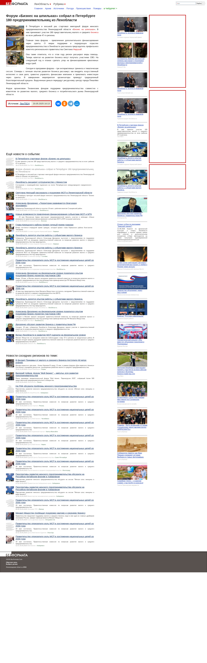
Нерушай (77, 49)
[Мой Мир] (77, 103)
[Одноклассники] (64, 103)
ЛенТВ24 (25, 103)
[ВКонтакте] (58, 103)
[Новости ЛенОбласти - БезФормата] (14, 3)
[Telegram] (71, 103)
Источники (59, 8)
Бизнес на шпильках (83, 29)
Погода (70, 8)
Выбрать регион (11, 564)
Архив (48, 8)
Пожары (97, 8)
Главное (38, 8)
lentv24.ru (13, 66)
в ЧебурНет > (110, 8)
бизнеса (94, 32)
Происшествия (83, 8)
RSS (24, 567)
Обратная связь (11, 562)
